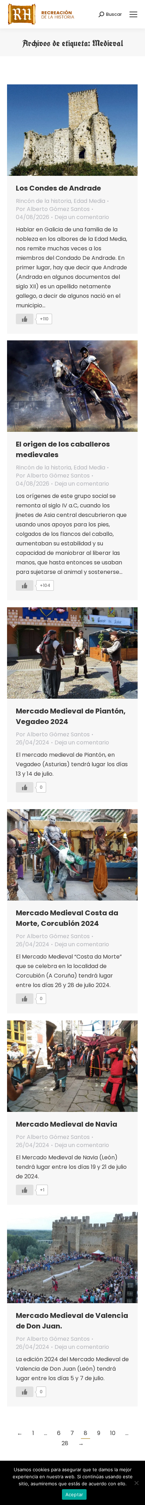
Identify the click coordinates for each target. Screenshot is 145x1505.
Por (53, 209)
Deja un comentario (82, 217)
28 (65, 1443)
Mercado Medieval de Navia (66, 1124)
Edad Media (89, 201)
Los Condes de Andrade (58, 188)
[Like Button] (24, 319)
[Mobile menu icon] (133, 14)
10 (112, 1433)
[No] (136, 1482)
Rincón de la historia (43, 201)
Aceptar (74, 1494)
